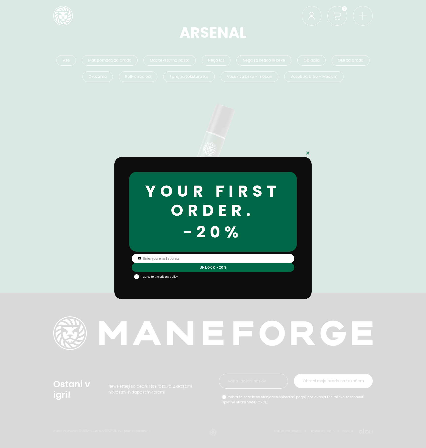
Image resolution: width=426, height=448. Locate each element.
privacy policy (169, 276)
